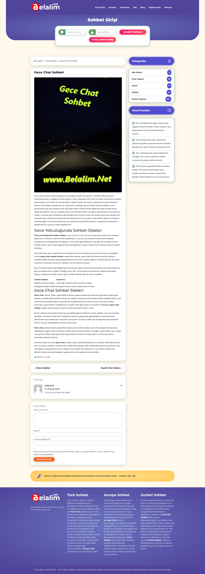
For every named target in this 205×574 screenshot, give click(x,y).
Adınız (36, 431)
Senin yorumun (40, 410)
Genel (151, 86)
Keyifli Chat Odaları (111, 368)
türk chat (152, 570)
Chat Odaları (151, 79)
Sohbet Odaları (151, 99)
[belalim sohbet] (45, 7)
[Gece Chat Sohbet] (78, 134)
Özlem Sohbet (42, 368)
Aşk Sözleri (151, 72)
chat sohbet (82, 570)
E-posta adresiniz (41, 439)
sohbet (107, 570)
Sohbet (151, 92)
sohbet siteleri (125, 570)
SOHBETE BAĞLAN (132, 32)
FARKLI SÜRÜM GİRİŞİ (102, 40)
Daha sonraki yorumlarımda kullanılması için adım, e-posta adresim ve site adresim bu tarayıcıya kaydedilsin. (73, 453)
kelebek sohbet (96, 570)
